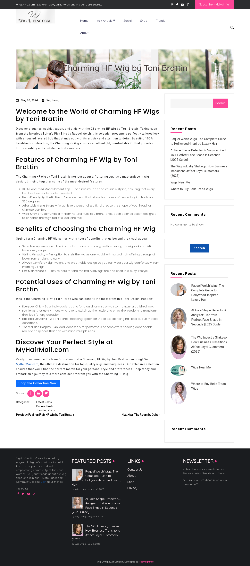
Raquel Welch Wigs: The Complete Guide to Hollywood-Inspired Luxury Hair (96, 478)
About (84, 33)
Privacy (132, 488)
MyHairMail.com (27, 364)
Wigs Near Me (180, 182)
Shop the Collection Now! (38, 383)
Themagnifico (146, 561)
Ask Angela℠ (106, 20)
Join (43, 481)
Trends (160, 20)
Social (127, 20)
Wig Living (25, 30)
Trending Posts (45, 410)
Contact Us (134, 469)
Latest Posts (44, 402)
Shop (143, 20)
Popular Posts (45, 406)
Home (84, 20)
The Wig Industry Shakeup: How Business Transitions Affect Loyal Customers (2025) (199, 171)
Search (220, 103)
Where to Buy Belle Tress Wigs (192, 189)
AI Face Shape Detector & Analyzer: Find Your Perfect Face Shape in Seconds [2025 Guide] (198, 155)
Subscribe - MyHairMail (214, 4)
